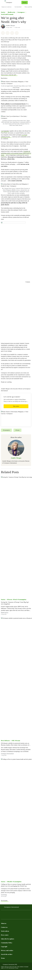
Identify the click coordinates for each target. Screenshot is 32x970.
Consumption (22, 599)
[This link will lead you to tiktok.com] (12, 913)
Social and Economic (7, 14)
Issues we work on (6, 7)
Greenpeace (21, 12)
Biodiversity (11, 12)
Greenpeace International (7, 753)
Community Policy (6, 943)
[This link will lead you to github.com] (2, 917)
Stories (3, 12)
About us (3, 923)
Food (15, 599)
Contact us (4, 927)
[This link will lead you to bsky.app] (15, 913)
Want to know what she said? (8, 75)
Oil (13, 740)
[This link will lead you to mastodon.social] (18, 913)
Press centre (4, 935)
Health (10, 881)
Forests (10, 599)
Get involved (18, 7)
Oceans (18, 740)
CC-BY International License (11, 968)
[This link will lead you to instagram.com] (2, 913)
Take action (16, 406)
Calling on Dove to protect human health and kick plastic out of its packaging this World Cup (16, 885)
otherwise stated (8, 966)
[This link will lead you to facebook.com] (9, 913)
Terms (3, 958)
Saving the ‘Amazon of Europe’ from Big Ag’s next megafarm (15, 603)
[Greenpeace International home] (13, 2)
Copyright (4, 946)
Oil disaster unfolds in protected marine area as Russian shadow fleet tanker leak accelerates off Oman (15, 744)
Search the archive (6, 954)
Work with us (5, 931)
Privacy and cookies (7, 950)
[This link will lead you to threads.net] (5, 913)
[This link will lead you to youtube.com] (25, 913)
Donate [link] (24, 2)
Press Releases (5, 740)
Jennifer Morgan (10, 25)
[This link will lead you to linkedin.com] (22, 913)
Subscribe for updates (7, 939)
